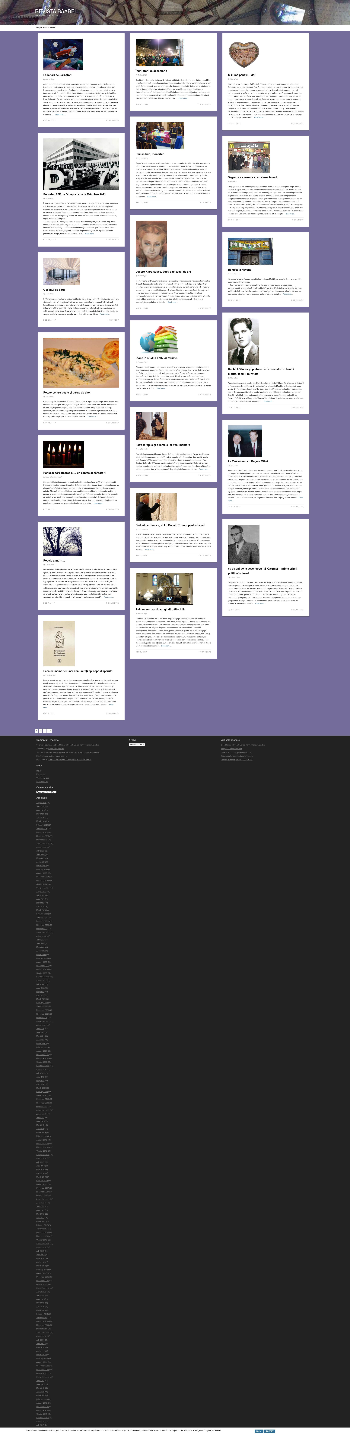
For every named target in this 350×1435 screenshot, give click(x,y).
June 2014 (40, 1343)
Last (49, 730)
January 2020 (41, 1095)
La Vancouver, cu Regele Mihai (248, 461)
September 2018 (42, 1154)
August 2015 (41, 1291)
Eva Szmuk (49, 397)
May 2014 (40, 1347)
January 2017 (41, 1228)
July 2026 (40, 806)
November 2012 (42, 1410)
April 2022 (40, 995)
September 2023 (42, 932)
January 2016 (41, 1273)
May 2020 (40, 1080)
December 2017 (42, 1188)
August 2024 (41, 891)
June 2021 (40, 1032)
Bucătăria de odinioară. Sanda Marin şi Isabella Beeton (77, 744)
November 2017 (42, 1191)
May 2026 (40, 813)
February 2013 (42, 1399)
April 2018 (40, 1173)
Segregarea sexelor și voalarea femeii (252, 177)
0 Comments (297, 300)
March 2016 (41, 1265)
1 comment (298, 220)
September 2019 (42, 1110)
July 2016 (40, 1251)
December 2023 (42, 921)
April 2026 (40, 817)
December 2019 (42, 1099)
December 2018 (42, 1143)
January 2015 (41, 1317)
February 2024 (42, 913)
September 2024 (42, 887)
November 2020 (42, 1058)
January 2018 (41, 1184)
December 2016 (42, 1232)
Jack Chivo (49, 198)
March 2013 (41, 1395)
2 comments (205, 202)
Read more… (60, 114)
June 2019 (40, 1121)
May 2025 (40, 858)
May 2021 (40, 1036)
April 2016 (40, 1262)
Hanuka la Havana (239, 270)
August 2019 (41, 1114)
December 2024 (42, 876)
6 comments (297, 123)
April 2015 (40, 1306)
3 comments (205, 555)
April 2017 (40, 1217)
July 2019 (40, 1117)
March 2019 (41, 1132)
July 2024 (40, 895)
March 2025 (41, 865)
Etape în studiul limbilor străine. (157, 358)
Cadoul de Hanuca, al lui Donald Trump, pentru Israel (170, 525)
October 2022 (41, 973)
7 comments (112, 603)
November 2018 (42, 1147)
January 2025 (41, 873)
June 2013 (40, 1384)
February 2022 (42, 1002)
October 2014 (41, 1328)
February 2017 (42, 1225)
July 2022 (40, 984)
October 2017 (41, 1195)
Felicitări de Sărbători (57, 75)
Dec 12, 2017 (234, 507)
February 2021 (42, 1047)
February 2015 (42, 1314)
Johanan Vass (235, 577)
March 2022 (41, 999)
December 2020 (42, 1054)
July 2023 (40, 939)
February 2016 (42, 1269)
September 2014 (42, 1332)
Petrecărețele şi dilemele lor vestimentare (163, 445)
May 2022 (40, 991)
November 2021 (42, 1014)
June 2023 (40, 943)
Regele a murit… (54, 560)
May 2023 (40, 947)
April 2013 (40, 1391)
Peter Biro (233, 181)
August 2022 (41, 980)
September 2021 (42, 1021)
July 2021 (40, 1028)
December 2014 (42, 1321)
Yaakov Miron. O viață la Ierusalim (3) (236, 752)
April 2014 (40, 1351)
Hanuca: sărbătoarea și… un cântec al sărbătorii (74, 473)
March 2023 (41, 954)
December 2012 (42, 1406)
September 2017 (42, 1199)
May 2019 (40, 1125)
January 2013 (41, 1403)
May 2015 (40, 1302)
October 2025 (41, 839)
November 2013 (42, 1369)
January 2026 (41, 828)
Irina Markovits (143, 449)
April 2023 (40, 950)
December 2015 (42, 1276)
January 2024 (41, 917)
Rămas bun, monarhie (150, 154)
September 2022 (42, 976)
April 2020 (40, 1084)
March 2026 (41, 821)
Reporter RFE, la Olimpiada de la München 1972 (74, 194)
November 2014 (42, 1325)
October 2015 (41, 1284)
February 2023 (42, 958)
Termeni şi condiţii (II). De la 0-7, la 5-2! (237, 759)
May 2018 (40, 1169)
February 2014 (42, 1358)
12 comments (297, 610)
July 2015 (40, 1295)
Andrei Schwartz (235, 274)
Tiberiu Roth (234, 79)
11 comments (204, 104)
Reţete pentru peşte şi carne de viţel (67, 392)
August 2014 (41, 1336)
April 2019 (40, 1128)
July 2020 (40, 1073)
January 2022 (41, 1006)
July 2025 (40, 850)
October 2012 (41, 1414)
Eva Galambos (143, 158)
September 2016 (42, 1243)
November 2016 (42, 1236)
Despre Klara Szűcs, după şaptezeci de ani (163, 271)
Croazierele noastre (56, 748)
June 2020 (40, 1076)
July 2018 (40, 1162)
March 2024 (41, 910)
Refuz (259, 1431)
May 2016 (40, 1258)
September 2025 (42, 843)
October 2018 (41, 1151)
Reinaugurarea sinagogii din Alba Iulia (161, 609)
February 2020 (42, 1091)
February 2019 (42, 1136)
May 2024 (40, 902)
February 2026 (42, 824)
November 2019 (42, 1102)
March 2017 (41, 1221)
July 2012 (40, 1425)
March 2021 (41, 1043)
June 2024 (40, 899)
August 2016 (41, 1247)
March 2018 (41, 1176)
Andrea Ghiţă (50, 79)
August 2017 (41, 1202)
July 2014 (40, 1340)
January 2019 (41, 1139)
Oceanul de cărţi (54, 289)
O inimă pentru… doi (241, 75)
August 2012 (41, 1421)
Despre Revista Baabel (45, 27)
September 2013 (42, 1377)
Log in (38, 770)
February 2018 (42, 1180)
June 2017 (40, 1210)
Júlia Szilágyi (142, 276)
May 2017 (40, 1213)
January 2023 (41, 962)
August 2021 (41, 1025)
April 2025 (40, 862)
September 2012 (42, 1417)
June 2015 (40, 1299)
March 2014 (41, 1354)
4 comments (205, 652)
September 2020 (42, 1065)
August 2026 (41, 802)
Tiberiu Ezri (234, 378)
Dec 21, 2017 (142, 104)
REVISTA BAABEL (56, 11)
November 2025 (42, 836)
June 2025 (40, 854)
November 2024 (42, 880)
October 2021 (41, 1017)
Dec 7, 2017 (141, 555)
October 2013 (41, 1373)
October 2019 (41, 1106)
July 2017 (40, 1206)
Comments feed (42, 778)
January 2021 (41, 1051)
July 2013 (40, 1380)
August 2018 (41, 1158)
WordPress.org (42, 781)
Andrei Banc (50, 294)
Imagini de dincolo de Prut (231, 748)
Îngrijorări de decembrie (151, 71)
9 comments (112, 120)
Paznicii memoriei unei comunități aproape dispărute (77, 671)
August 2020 (41, 1069)
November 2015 (42, 1280)
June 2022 (40, 988)
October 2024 (41, 884)
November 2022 (42, 969)
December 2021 (42, 1010)
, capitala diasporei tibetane (237, 756)
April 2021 (40, 1039)
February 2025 (42, 869)
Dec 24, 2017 (49, 120)
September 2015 (42, 1288)
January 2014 (41, 1362)
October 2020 (41, 1062)
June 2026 (40, 810)
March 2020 (41, 1088)
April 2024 (40, 906)
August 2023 (41, 936)
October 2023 (41, 928)
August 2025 (41, 847)
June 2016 (40, 1254)
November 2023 (42, 925)
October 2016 (41, 1239)
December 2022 (42, 965)
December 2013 (42, 1365)
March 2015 (41, 1310)
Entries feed (41, 774)
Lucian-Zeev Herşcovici (53, 477)
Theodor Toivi (142, 362)
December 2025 (42, 832)
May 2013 (40, 1388)
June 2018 (40, 1165)
